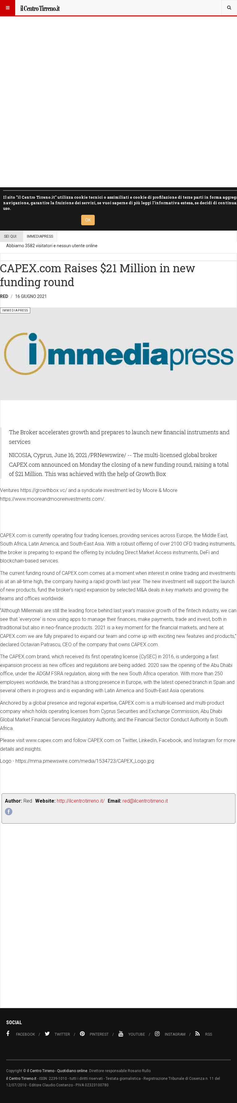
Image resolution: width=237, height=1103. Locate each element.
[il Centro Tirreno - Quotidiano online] (39, 7)
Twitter (62, 1034)
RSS (208, 1034)
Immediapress (40, 236)
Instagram (175, 1034)
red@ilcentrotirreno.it (145, 801)
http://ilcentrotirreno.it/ (81, 801)
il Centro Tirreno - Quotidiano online (57, 1071)
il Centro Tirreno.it (21, 1078)
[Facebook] (8, 811)
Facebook (25, 1034)
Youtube (136, 1034)
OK (88, 220)
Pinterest (99, 1034)
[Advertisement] (118, 930)
